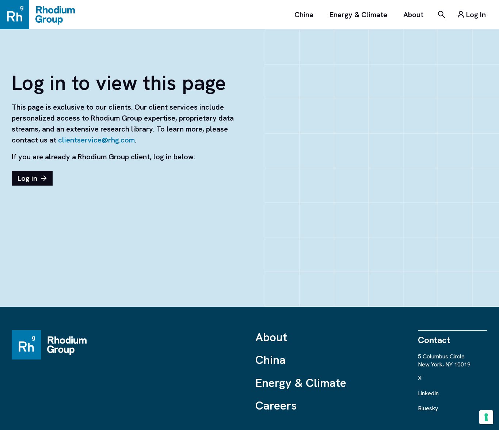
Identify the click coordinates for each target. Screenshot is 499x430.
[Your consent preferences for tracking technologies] (486, 417)
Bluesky (428, 408)
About (413, 14)
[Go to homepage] (41, 14)
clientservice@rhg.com (96, 140)
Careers (276, 405)
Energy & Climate (358, 14)
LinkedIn (428, 393)
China (303, 14)
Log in (27, 178)
